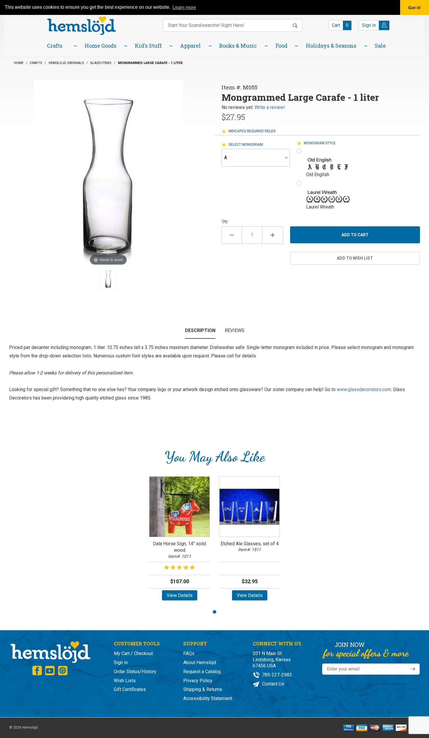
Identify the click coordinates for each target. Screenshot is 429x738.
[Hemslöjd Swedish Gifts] (49, 651)
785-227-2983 (276, 675)
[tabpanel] (179, 540)
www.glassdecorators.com (364, 389)
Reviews (234, 330)
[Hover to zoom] (108, 173)
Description (200, 330)
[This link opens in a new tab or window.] (37, 670)
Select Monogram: (246, 145)
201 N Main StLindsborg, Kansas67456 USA (272, 659)
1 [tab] (214, 612)
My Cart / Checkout (133, 653)
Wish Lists (125, 680)
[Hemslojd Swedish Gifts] (81, 25)
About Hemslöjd (199, 662)
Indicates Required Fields (252, 131)
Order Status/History (135, 671)
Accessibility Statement (207, 698)
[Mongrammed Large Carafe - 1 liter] (108, 278)
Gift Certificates (130, 689)
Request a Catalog (202, 671)
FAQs (188, 653)
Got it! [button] (414, 7)
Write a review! (269, 107)
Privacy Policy (197, 680)
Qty (225, 221)
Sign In (121, 662)
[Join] (413, 669)
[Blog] (62, 670)
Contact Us (272, 684)
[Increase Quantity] (272, 235)
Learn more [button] (184, 7)
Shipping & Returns (202, 689)
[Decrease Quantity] (232, 235)
